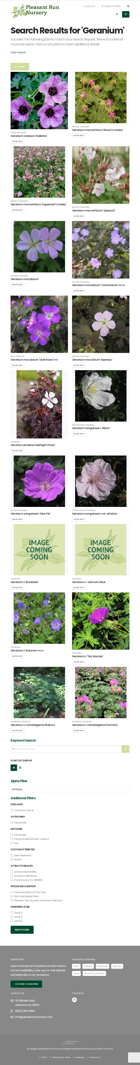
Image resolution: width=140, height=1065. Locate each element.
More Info (17, 141)
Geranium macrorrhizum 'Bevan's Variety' (97, 130)
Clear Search (18, 52)
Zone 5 (17, 921)
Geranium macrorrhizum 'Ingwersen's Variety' (38, 204)
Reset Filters (22, 929)
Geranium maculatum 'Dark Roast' (34, 359)
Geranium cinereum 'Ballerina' (29, 136)
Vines (76, 973)
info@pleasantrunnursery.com (33, 1017)
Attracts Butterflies (25, 872)
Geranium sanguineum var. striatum (94, 513)
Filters (21, 66)
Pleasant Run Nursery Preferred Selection (38, 900)
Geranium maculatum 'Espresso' (92, 359)
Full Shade (19, 835)
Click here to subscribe (26, 984)
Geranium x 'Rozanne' (27, 650)
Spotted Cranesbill (19, 276)
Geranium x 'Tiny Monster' (87, 656)
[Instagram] (116, 14)
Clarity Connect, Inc (104, 1048)
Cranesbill (16, 442)
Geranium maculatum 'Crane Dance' (98, 285)
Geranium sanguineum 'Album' (91, 428)
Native (17, 859)
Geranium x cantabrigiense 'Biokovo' (33, 725)
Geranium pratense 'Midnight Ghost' (33, 445)
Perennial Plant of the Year (29, 892)
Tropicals (117, 966)
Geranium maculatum (25, 279)
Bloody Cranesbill (19, 510)
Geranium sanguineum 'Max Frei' (30, 513)
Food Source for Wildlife (27, 880)
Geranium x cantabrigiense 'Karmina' (95, 725)
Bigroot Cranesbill (81, 127)
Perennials (19, 822)
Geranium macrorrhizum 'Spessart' (93, 210)
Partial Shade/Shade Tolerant (31, 839)
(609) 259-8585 (112, 6)
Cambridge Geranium (20, 722)
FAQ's (44, 1057)
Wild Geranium (17, 356)
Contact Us (89, 6)
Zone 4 (18, 917)
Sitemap (79, 1057)
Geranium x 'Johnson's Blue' (89, 582)
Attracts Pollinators (25, 876)
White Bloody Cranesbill (83, 425)
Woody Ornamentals (94, 973)
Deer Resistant (22, 855)
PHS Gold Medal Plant (26, 896)
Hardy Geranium (18, 133)
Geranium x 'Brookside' (24, 582)
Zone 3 (17, 912)
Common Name (23, 810)
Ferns (76, 966)
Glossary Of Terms (61, 1057)
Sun (16, 843)
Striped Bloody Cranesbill (84, 510)
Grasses (88, 966)
